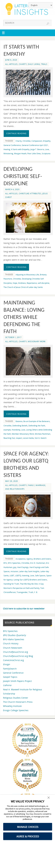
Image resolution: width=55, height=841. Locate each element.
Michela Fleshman (42, 434)
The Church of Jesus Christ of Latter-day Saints (23, 287)
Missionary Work (37, 341)
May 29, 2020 (11, 481)
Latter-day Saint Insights (29, 571)
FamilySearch (10, 668)
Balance (19, 421)
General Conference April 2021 (35, 145)
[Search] (47, 23)
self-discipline (43, 283)
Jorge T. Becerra (37, 149)
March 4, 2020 (12, 189)
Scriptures (46, 153)
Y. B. (36, 592)
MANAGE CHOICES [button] (27, 827)
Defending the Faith (36, 425)
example (7, 429)
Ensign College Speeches (15, 710)
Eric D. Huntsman (37, 563)
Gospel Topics (10, 676)
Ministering (8, 153)
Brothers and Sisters (42, 559)
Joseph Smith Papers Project (17, 681)
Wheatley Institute (12, 706)
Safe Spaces (40, 575)
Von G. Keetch (40, 438)
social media (28, 438)
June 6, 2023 (11, 60)
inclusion (14, 571)
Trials (44, 64)
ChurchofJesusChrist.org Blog (18, 656)
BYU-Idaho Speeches (13, 639)
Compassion (36, 141)
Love (47, 149)
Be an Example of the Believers (36, 421)
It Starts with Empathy (20, 149)
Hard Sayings (23, 567)
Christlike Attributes (30, 193)
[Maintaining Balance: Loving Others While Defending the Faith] (28, 361)
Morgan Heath (20, 153)
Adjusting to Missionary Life (27, 274)
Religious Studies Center (15, 697)
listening (25, 575)
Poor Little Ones (34, 153)
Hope (15, 283)
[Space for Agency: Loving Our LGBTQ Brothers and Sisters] (28, 505)
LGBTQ (18, 575)
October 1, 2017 (13, 337)
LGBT (12, 575)
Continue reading (16, 133)
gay (14, 567)
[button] (49, 798)
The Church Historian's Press (18, 701)
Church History (10, 643)
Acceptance (21, 559)
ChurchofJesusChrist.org (15, 651)
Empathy (46, 141)
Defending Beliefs (20, 425)
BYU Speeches (14, 563)
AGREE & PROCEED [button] (27, 836)
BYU (5, 563)
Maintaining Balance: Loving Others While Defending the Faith (24, 317)
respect (19, 438)
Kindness (22, 283)
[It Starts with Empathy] (28, 82)
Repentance (32, 283)
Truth (31, 592)
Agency (29, 559)
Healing (7, 149)
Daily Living (34, 64)
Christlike (27, 141)
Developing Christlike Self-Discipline (23, 177)
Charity (23, 64)
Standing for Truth (11, 584)
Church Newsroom (12, 647)
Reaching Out (9, 438)
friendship (16, 429)
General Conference (12, 145)
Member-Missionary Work (23, 434)
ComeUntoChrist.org (13, 660)
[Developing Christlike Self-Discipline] (28, 218)
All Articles (11, 64)
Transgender (22, 592)
